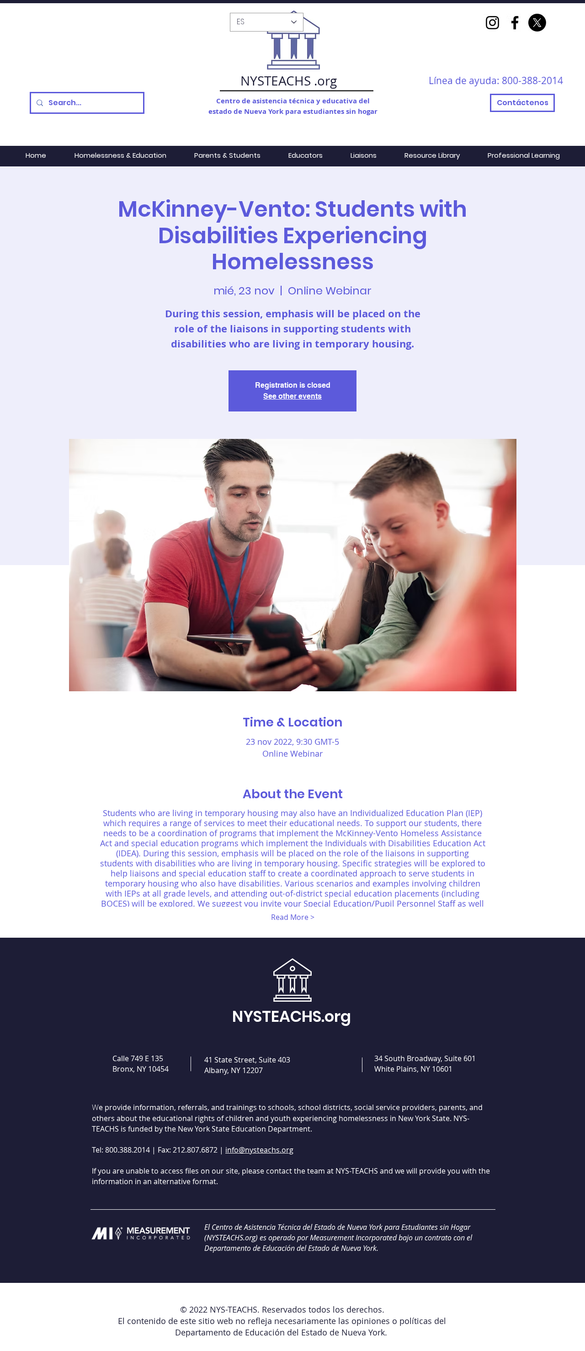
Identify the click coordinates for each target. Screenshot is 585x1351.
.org (325, 80)
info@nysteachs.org (259, 1150)
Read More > (292, 917)
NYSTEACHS (275, 80)
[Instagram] (492, 23)
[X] (537, 23)
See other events (292, 396)
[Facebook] (515, 23)
